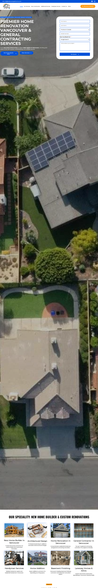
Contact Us (64, 6)
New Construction (35, 6)
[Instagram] (94, 1)
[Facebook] (92, 1)
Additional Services (45, 6)
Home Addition (37, 568)
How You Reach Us (65, 37)
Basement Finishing (60, 568)
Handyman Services (14, 568)
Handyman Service (55, 6)
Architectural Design (37, 541)
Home (21, 6)
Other (69, 6)
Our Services (27, 6)
